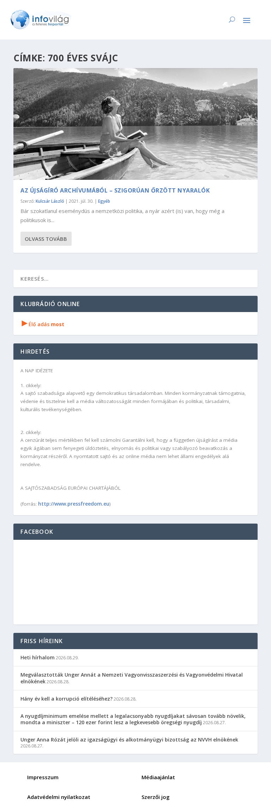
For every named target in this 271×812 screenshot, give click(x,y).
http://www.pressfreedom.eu (73, 503)
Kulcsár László (50, 201)
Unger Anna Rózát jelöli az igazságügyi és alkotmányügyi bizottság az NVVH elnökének (129, 739)
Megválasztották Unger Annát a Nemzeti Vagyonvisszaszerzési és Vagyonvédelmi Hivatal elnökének (131, 677)
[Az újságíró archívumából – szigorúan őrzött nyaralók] (135, 124)
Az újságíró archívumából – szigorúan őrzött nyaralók (115, 190)
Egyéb (104, 201)
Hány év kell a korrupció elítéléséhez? (66, 698)
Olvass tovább (46, 238)
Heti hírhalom (37, 657)
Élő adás (43, 324)
